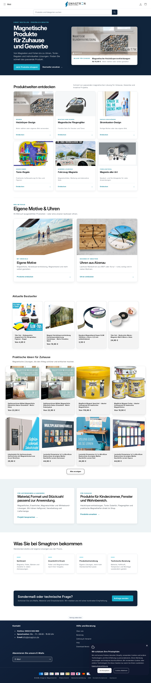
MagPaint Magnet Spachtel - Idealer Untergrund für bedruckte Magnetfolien (92, 405)
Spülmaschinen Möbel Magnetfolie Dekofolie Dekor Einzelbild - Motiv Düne (21, 405)
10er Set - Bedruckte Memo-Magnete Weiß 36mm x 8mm (121, 336)
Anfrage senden (122, 598)
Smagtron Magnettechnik (48, 678)
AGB (89, 678)
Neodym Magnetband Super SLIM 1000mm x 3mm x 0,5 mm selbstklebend (91, 337)
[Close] (147, 645)
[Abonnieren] (49, 659)
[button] (7, 4)
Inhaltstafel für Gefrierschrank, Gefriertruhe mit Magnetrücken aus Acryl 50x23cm (21, 456)
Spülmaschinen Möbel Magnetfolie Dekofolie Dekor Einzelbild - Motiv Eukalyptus (56, 405)
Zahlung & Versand (83, 639)
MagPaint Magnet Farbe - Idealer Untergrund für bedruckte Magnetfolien (127, 405)
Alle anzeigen (75, 471)
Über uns (79, 631)
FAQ (78, 643)
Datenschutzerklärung (78, 678)
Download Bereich (83, 646)
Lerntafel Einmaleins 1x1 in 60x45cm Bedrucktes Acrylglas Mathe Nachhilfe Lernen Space (128, 456)
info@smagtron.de (31, 637)
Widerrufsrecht (64, 678)
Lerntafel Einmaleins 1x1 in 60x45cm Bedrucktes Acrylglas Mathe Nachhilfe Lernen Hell (93, 456)
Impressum (113, 678)
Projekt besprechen (27, 517)
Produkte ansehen (90, 514)
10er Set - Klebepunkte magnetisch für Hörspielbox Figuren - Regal (25, 337)
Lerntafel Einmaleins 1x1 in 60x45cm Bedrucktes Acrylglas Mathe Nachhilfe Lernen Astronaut (57, 456)
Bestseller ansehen (53, 67)
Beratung (80, 635)
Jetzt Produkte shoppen (27, 67)
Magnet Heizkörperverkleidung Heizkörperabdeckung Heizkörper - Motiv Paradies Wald (59, 338)
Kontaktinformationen (100, 678)
